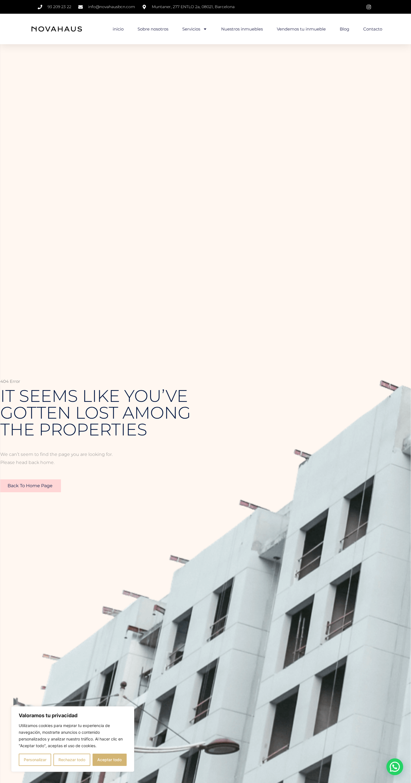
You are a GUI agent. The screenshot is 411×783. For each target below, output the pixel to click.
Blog (344, 29)
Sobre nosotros (153, 29)
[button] (394, 766)
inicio (118, 29)
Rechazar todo (71, 759)
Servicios (191, 29)
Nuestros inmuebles (242, 29)
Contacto (372, 29)
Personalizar (35, 759)
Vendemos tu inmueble (301, 29)
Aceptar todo (109, 759)
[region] (72, 739)
